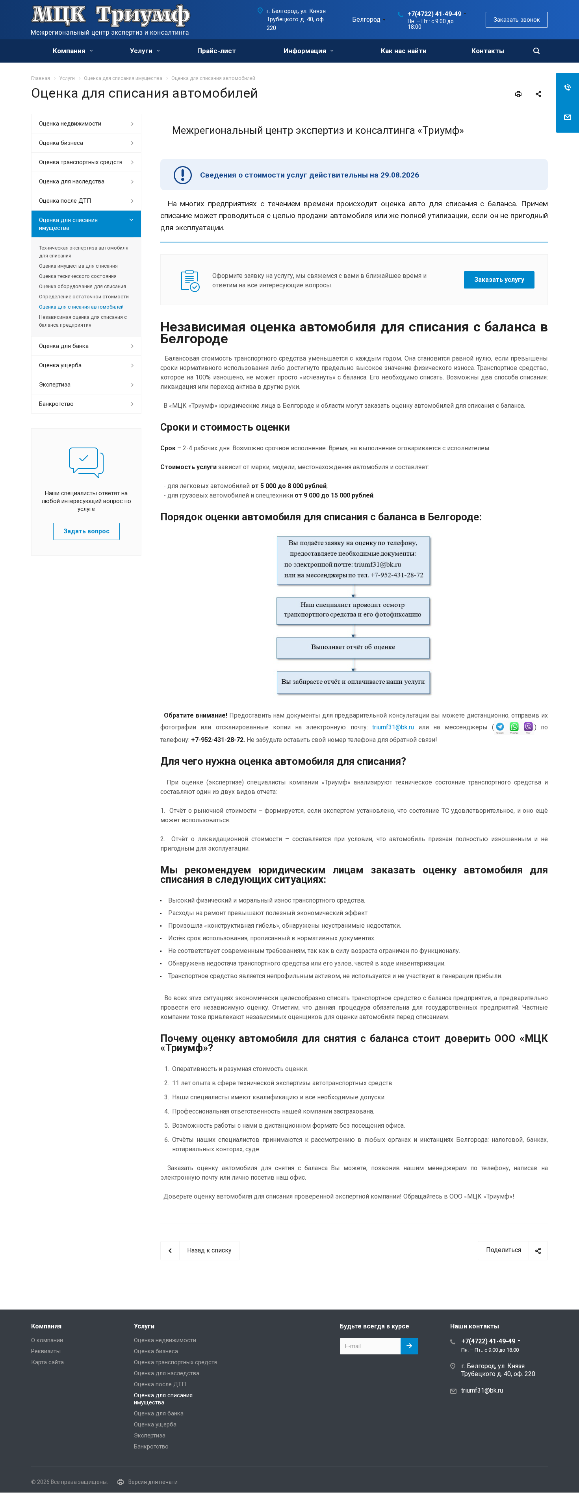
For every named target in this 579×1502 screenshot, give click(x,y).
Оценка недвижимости (70, 123)
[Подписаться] (409, 1346)
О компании (47, 1340)
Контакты (488, 51)
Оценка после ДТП (65, 200)
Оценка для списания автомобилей (81, 307)
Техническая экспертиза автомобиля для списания (83, 252)
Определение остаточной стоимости (84, 297)
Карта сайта (47, 1362)
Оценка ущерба (60, 365)
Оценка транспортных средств (80, 162)
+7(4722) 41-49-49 (434, 14)
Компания (70, 51)
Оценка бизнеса (61, 142)
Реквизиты (46, 1351)
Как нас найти (404, 51)
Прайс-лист (216, 51)
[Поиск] (536, 51)
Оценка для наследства (71, 181)
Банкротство (56, 403)
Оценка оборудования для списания (82, 286)
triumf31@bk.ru (393, 727)
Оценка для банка (64, 346)
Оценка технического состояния (78, 276)
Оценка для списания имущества (68, 223)
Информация (306, 51)
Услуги (142, 51)
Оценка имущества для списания (78, 266)
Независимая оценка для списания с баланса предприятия (83, 321)
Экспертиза (55, 384)
